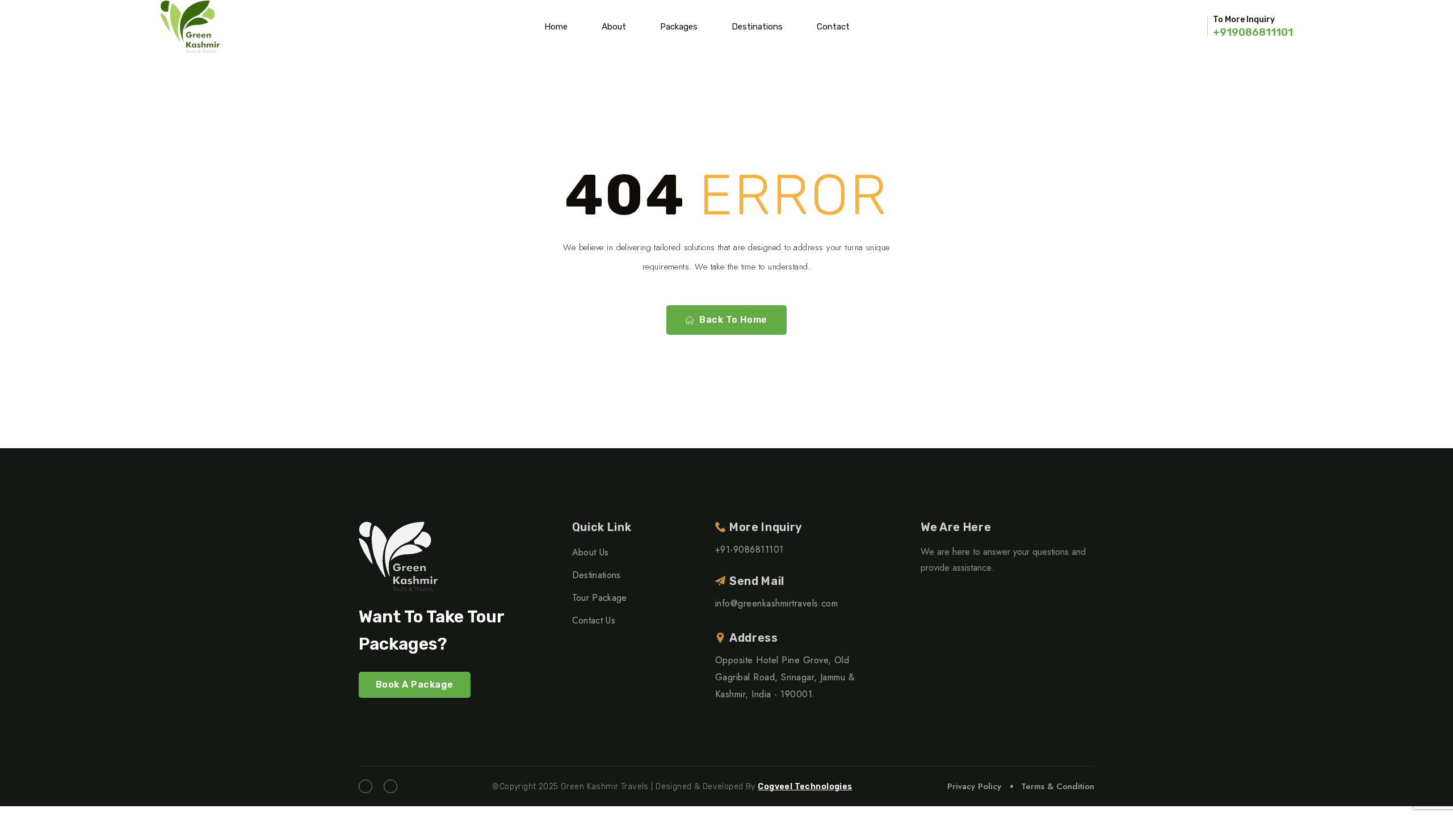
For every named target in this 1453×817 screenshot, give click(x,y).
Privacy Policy (974, 786)
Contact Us (593, 620)
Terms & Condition (1057, 786)
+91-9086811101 (749, 549)
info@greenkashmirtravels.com (776, 603)
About (614, 27)
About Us (590, 552)
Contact (833, 27)
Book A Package (414, 684)
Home (556, 27)
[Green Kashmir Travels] (190, 26)
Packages (679, 27)
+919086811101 (1253, 32)
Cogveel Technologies (805, 786)
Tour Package (599, 597)
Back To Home (733, 319)
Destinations (757, 27)
